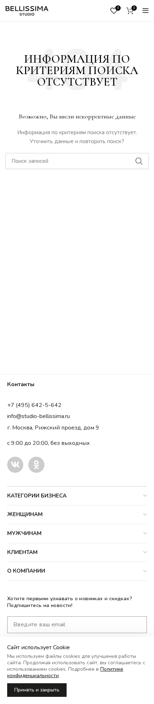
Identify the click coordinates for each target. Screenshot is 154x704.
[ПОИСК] (139, 161)
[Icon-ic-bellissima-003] (15, 465)
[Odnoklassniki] (36, 465)
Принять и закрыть (36, 689)
